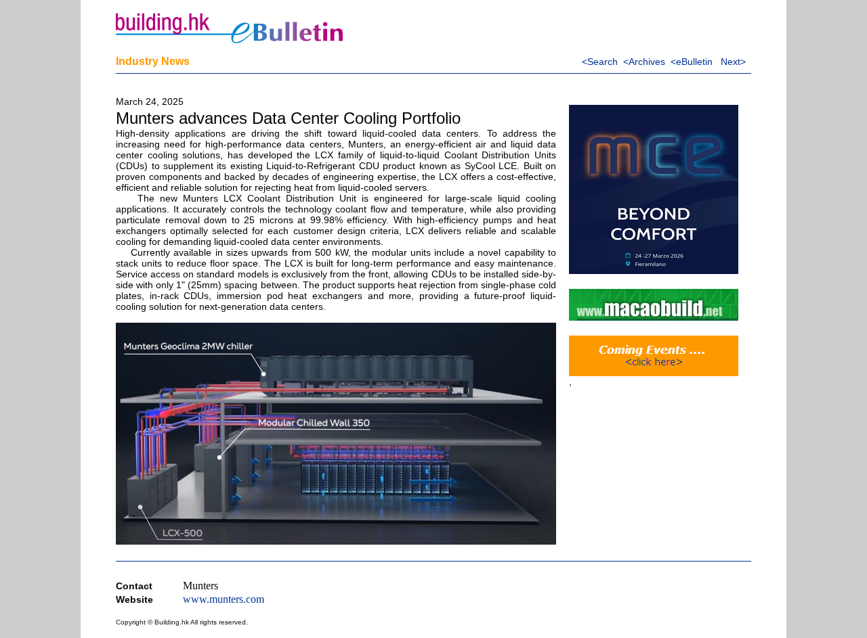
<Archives (644, 61)
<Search (600, 61)
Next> (733, 61)
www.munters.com (223, 599)
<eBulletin (692, 61)
